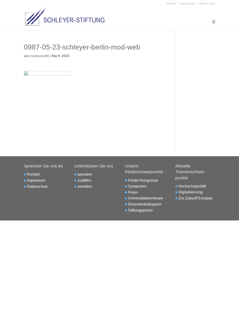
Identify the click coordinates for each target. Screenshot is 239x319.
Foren (133, 192)
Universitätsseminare (145, 198)
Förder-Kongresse (143, 180)
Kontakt (171, 3)
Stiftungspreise (140, 210)
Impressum (187, 3)
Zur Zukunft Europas (195, 198)
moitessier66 (39, 56)
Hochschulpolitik (192, 186)
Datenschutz (207, 3)
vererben (84, 186)
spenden (84, 174)
